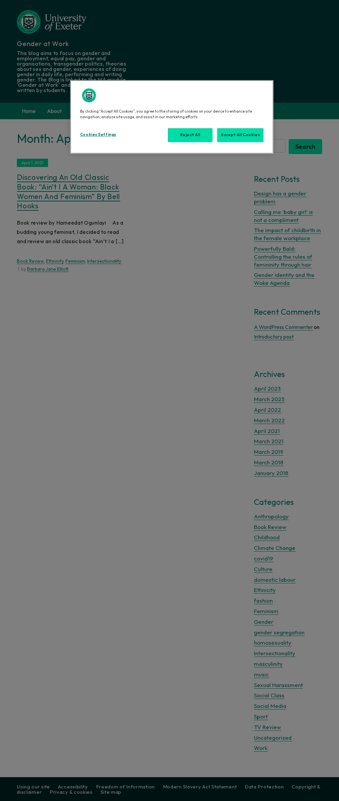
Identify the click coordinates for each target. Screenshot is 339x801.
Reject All (190, 135)
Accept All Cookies (240, 135)
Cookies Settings (98, 134)
